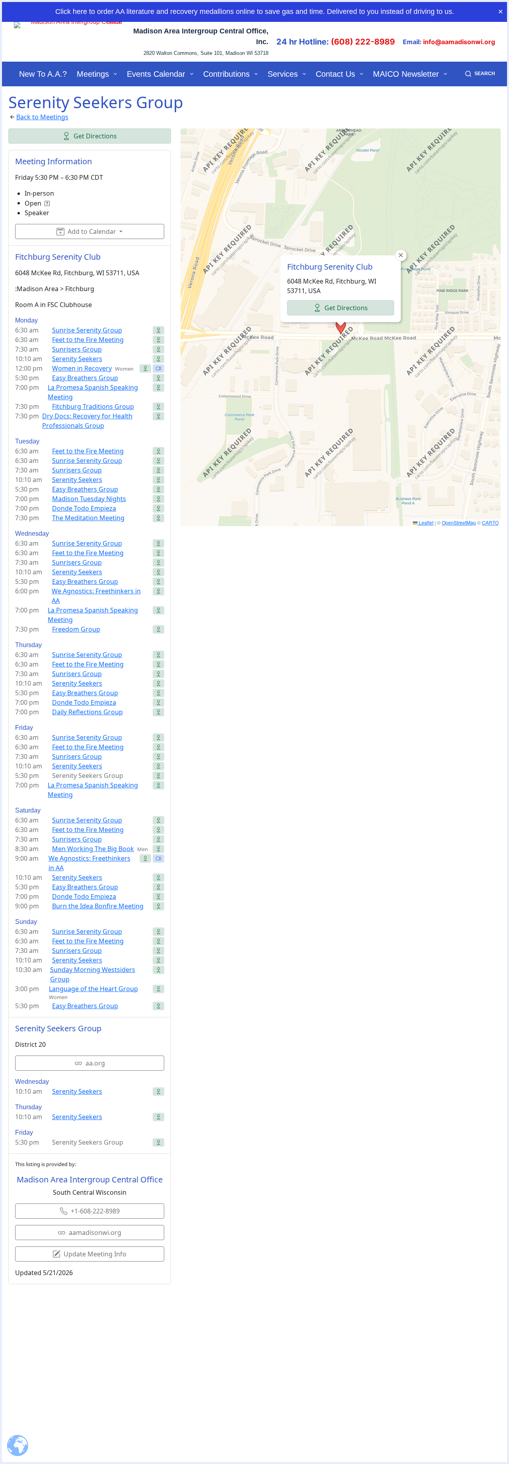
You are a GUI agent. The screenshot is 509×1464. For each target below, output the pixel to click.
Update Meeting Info (95, 1254)
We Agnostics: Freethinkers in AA (96, 596)
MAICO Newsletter (406, 74)
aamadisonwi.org (95, 1232)
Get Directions (95, 136)
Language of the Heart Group (93, 988)
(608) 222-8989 (363, 42)
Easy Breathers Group (85, 377)
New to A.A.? (43, 74)
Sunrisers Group (77, 349)
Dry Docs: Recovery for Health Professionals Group (87, 421)
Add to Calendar (92, 231)
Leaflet (425, 522)
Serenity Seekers (77, 358)
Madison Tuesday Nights (89, 498)
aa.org (95, 1063)
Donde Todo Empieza (84, 508)
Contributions (226, 74)
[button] (341, 327)
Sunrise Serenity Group (87, 330)
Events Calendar (156, 74)
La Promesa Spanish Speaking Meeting (93, 392)
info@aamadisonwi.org (459, 42)
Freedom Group (76, 629)
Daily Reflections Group (87, 712)
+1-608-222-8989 (95, 1211)
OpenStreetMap (459, 522)
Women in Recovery (82, 368)
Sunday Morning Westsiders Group (92, 974)
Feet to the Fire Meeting (88, 339)
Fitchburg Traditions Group (93, 406)
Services (283, 74)
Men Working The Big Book (93, 848)
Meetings (93, 74)
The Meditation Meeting (88, 517)
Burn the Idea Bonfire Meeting (98, 906)
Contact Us (335, 74)
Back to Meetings (42, 117)
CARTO (490, 522)
